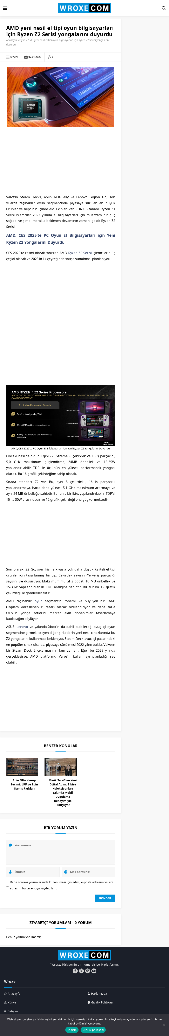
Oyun (22, 40)
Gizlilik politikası (93, 1029)
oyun (38, 601)
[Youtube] (93, 970)
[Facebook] (75, 970)
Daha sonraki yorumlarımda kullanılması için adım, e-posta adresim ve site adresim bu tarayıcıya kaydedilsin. (61, 885)
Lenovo (22, 626)
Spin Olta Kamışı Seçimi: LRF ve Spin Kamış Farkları (24, 784)
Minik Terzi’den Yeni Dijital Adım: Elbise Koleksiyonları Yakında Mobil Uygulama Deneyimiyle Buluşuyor (63, 792)
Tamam (71, 1029)
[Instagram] (87, 970)
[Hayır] (164, 1025)
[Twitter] (81, 970)
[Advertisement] (60, 161)
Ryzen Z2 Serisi (80, 253)
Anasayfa (11, 40)
